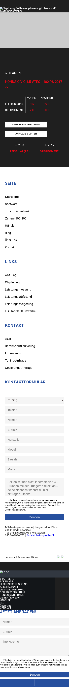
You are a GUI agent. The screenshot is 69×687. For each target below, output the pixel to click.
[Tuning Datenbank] (43, 682)
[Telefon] (8, 682)
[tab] (13, 73)
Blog (8, 233)
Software (11, 204)
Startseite (12, 196)
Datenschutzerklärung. (15, 510)
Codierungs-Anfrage (18, 367)
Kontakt (10, 247)
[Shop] (60, 682)
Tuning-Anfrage (15, 360)
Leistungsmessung (18, 289)
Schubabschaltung (12, 592)
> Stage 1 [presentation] (13, 73)
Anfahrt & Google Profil (40, 535)
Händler (10, 225)
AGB (8, 339)
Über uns (11, 240)
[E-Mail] (25, 682)
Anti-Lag (10, 275)
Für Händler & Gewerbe (20, 311)
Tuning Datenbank (17, 211)
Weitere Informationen (26, 124)
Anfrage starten (26, 133)
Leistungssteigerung (19, 304)
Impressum (13, 353)
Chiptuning (12, 282)
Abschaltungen (10, 586)
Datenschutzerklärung (20, 346)
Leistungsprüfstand (18, 296)
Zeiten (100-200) (16, 218)
